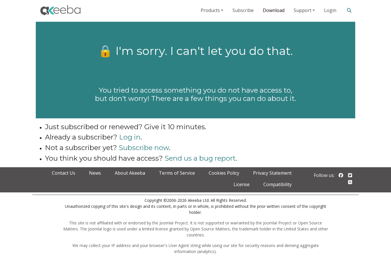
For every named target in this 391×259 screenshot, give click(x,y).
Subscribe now (144, 148)
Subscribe (243, 10)
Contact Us (63, 173)
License (242, 184)
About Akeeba (130, 173)
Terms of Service (177, 173)
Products (210, 10)
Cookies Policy (224, 173)
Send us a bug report (200, 158)
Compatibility (277, 184)
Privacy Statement (272, 173)
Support (302, 10)
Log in (130, 137)
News (95, 173)
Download (274, 10)
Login (330, 10)
